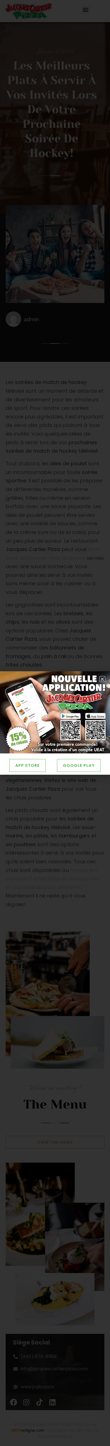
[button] (102, 679)
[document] (55, 723)
